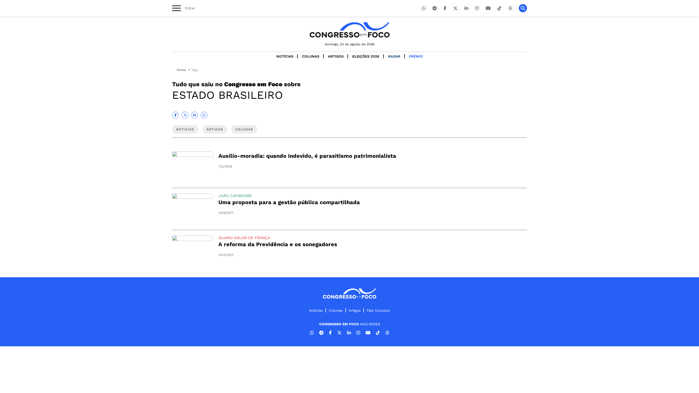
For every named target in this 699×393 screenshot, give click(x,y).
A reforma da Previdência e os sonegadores (277, 244)
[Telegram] (435, 8)
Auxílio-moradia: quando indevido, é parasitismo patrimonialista (307, 156)
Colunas (310, 56)
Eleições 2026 (365, 56)
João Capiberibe (235, 195)
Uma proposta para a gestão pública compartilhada (289, 202)
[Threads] (510, 8)
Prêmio (416, 56)
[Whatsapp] (424, 8)
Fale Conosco (378, 310)
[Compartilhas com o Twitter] (185, 115)
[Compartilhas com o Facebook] (175, 115)
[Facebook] (445, 8)
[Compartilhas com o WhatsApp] (204, 115)
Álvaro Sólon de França (244, 238)
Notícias (284, 56)
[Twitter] (455, 8)
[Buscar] (523, 8)
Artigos (335, 56)
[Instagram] (477, 8)
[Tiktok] (499, 8)
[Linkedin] (466, 8)
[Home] (349, 30)
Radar (394, 56)
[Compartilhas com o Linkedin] (194, 115)
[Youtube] (488, 8)
